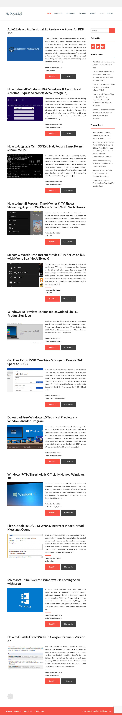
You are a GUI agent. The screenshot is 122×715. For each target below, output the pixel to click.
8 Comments (68, 404)
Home (49, 14)
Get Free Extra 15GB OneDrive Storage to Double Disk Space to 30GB (45, 362)
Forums (110, 14)
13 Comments (68, 461)
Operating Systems (55, 127)
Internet (82, 14)
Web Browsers (54, 675)
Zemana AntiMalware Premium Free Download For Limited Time (104, 183)
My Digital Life (95, 711)
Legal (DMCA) (28, 711)
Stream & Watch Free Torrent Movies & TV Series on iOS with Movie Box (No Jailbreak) (46, 256)
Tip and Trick (97, 125)
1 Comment (68, 681)
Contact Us (17, 711)
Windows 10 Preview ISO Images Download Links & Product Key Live (43, 313)
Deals (102, 14)
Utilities (52, 70)
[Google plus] (103, 46)
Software (58, 14)
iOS (51, 236)
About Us (9, 711)
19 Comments (68, 133)
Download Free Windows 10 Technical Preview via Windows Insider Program (42, 419)
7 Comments (68, 190)
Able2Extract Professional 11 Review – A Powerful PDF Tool (45, 31)
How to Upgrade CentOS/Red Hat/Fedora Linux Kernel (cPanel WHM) (45, 148)
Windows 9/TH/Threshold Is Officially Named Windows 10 (45, 476)
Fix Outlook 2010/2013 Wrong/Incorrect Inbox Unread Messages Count (45, 527)
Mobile (93, 14)
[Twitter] (98, 46)
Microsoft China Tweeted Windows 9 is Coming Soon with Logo (43, 582)
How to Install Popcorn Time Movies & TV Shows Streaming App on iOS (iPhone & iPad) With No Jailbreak (46, 205)
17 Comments (68, 242)
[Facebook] (93, 46)
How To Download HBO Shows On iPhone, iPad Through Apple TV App (102, 135)
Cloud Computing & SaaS (57, 398)
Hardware (70, 14)
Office (51, 561)
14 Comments (68, 76)
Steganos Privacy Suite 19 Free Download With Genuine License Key (102, 173)
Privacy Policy (39, 711)
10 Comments (68, 299)
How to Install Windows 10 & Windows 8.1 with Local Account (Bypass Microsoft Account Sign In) (44, 91)
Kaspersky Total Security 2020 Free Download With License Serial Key (103, 163)
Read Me (52, 76)
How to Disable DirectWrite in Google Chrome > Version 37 (46, 639)
